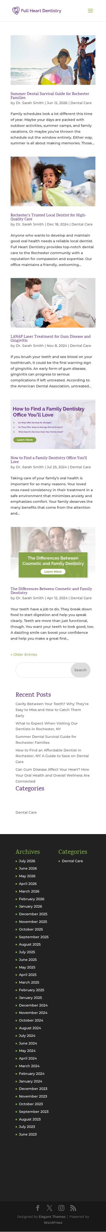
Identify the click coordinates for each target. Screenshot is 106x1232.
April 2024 (28, 1058)
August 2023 (30, 1119)
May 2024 (27, 1050)
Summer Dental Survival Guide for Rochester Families (50, 96)
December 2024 (33, 1005)
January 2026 (30, 906)
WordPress (53, 1222)
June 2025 (28, 959)
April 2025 (27, 974)
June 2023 (28, 1134)
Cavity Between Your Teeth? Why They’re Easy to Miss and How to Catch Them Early (52, 710)
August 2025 (30, 944)
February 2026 (31, 899)
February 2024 (31, 1073)
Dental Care (81, 103)
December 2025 (33, 914)
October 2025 (31, 929)
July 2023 (27, 1126)
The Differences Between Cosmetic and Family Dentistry (51, 591)
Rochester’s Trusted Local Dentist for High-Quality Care (48, 218)
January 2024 (30, 1081)
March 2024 (29, 1066)
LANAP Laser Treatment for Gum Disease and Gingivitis (51, 339)
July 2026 (27, 861)
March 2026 (29, 891)
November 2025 (33, 921)
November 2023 (33, 1096)
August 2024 (30, 1028)
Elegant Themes (52, 1216)
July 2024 (27, 1035)
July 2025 (27, 952)
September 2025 (34, 937)
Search (80, 670)
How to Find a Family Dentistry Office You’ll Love (49, 460)
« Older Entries (24, 654)
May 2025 (27, 967)
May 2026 (27, 876)
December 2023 (33, 1088)
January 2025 (30, 997)
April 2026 (28, 883)
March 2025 (29, 982)
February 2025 (31, 990)
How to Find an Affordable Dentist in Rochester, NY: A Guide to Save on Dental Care (52, 756)
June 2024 (28, 1043)
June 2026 (28, 868)
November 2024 (33, 1012)
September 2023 (34, 1111)
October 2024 (31, 1020)
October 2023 (31, 1104)
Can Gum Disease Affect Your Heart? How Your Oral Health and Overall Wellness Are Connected (53, 775)
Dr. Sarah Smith (30, 103)
